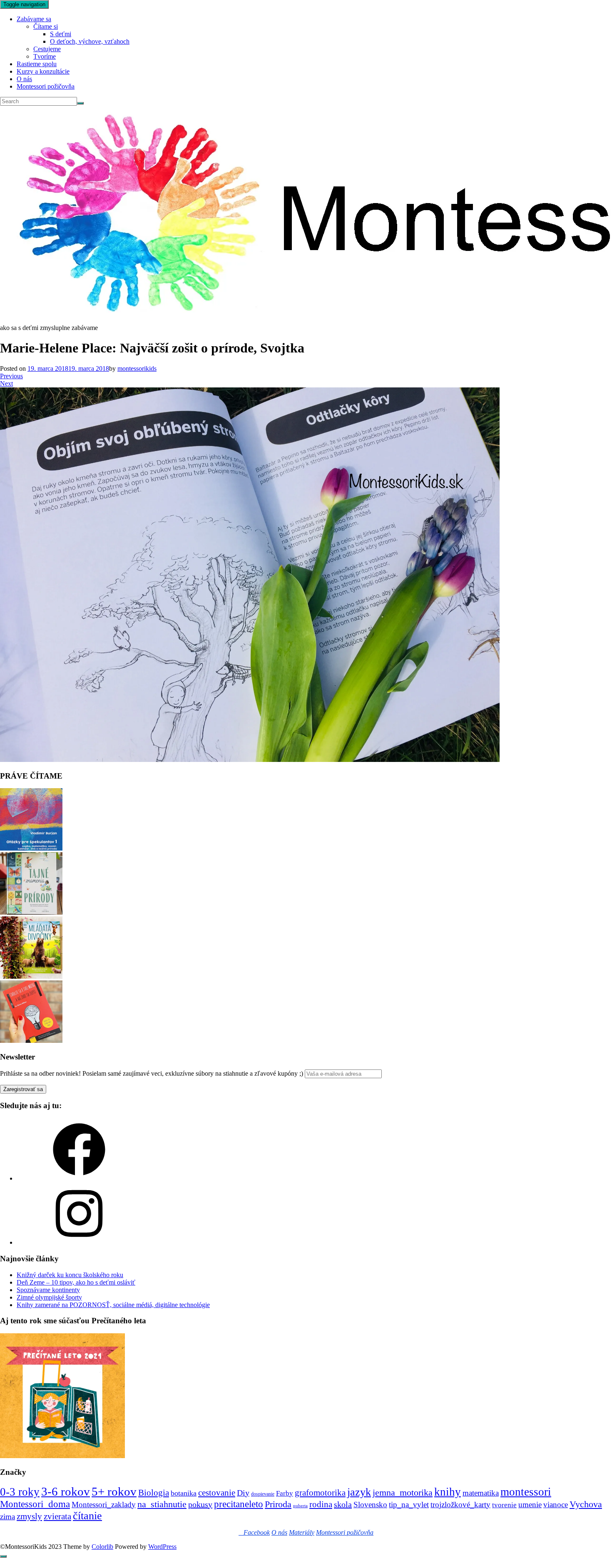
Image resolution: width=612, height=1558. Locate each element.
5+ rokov (114, 1491)
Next (6, 383)
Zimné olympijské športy (49, 1297)
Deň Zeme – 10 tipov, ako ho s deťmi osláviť (76, 1282)
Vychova (586, 1504)
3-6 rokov (65, 1491)
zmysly (29, 1516)
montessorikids (137, 368)
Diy (243, 1492)
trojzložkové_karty (460, 1504)
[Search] (80, 103)
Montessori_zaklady (104, 1504)
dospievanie (262, 1494)
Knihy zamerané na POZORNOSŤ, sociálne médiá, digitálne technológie (113, 1304)
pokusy (200, 1504)
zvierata (57, 1516)
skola (343, 1504)
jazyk (359, 1492)
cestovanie (216, 1493)
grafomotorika (320, 1492)
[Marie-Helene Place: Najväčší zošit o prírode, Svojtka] (250, 759)
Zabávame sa (34, 18)
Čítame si (45, 26)
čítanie (87, 1516)
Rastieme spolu (37, 63)
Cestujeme (47, 48)
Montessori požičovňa (46, 86)
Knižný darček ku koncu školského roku (70, 1274)
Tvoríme (44, 56)
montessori (525, 1492)
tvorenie (504, 1505)
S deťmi (60, 33)
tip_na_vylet (409, 1504)
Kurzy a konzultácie (43, 71)
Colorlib (102, 1546)
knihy (447, 1492)
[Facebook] (79, 1178)
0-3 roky (20, 1492)
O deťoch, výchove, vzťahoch (89, 41)
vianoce (555, 1504)
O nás (24, 78)
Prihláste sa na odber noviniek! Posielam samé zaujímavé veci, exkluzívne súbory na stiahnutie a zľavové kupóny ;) (151, 1073)
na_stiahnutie (162, 1504)
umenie (530, 1504)
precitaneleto (238, 1504)
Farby (284, 1493)
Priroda (278, 1504)
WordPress (162, 1546)
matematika (481, 1493)
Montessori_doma (35, 1503)
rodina (320, 1504)
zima (7, 1516)
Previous (11, 376)
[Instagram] (79, 1242)
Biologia (153, 1492)
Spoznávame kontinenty (48, 1289)
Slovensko (370, 1504)
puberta (300, 1505)
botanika (184, 1493)
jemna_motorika (403, 1492)
